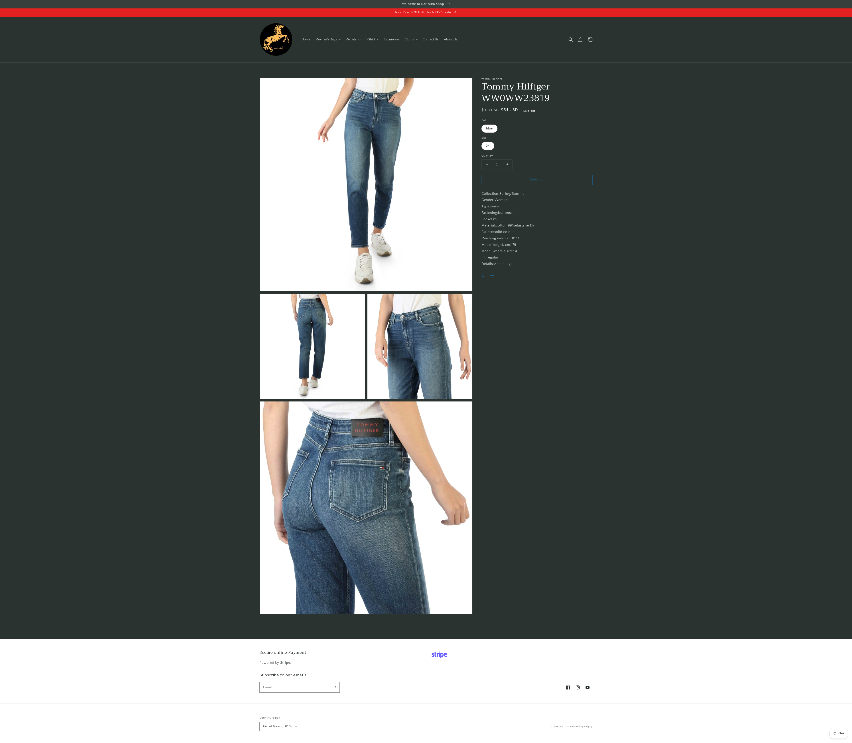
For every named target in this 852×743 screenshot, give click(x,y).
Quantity (487, 155)
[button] (328, 39)
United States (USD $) (277, 726)
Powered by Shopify (581, 726)
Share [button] (491, 275)
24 (488, 146)
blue (489, 128)
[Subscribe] (334, 687)
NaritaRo (565, 726)
